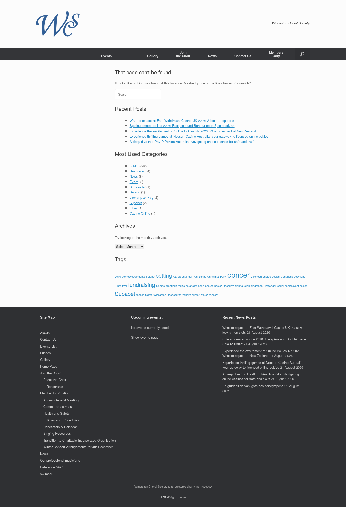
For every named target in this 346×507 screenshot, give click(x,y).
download (299, 276)
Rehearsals (55, 386)
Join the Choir (50, 373)
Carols (177, 276)
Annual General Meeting (61, 399)
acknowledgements (133, 276)
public (134, 166)
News (212, 55)
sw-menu (46, 473)
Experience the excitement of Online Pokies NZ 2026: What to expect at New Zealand (193, 131)
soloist (303, 286)
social (280, 286)
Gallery (152, 55)
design (276, 276)
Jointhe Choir (183, 54)
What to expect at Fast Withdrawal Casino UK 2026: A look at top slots (182, 120)
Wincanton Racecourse (167, 295)
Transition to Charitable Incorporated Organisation (79, 440)
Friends (45, 352)
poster (218, 286)
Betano (135, 192)
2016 (118, 276)
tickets (148, 295)
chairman (187, 276)
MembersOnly (276, 54)
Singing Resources (57, 433)
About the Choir (54, 379)
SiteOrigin (169, 497)
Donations (287, 276)
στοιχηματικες (141, 197)
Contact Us (242, 55)
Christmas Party (216, 276)
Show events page (144, 337)
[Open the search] (302, 54)
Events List (48, 346)
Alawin (45, 332)
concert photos (262, 276)
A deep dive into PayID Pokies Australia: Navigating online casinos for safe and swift (192, 141)
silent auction (242, 286)
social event (292, 286)
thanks (140, 295)
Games (160, 286)
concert (239, 274)
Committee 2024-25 (57, 406)
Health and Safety (56, 413)
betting (164, 275)
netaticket (191, 286)
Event (134, 181)
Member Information (54, 393)
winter (196, 295)
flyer (124, 286)
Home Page (48, 366)
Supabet (136, 202)
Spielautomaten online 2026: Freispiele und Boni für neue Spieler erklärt (182, 125)
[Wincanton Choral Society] (58, 24)
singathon (257, 286)
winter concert (209, 295)
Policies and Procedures (61, 420)
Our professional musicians (60, 460)
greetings (171, 286)
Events (106, 55)
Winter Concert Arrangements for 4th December (78, 446)
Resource (137, 171)
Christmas (200, 276)
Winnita (186, 295)
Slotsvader (137, 187)
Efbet (134, 208)
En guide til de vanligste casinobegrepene (252, 385)
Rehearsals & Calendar (60, 426)
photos (209, 286)
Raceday (228, 286)
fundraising (141, 284)
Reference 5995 (51, 467)
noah (201, 286)
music (181, 286)
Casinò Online (140, 213)
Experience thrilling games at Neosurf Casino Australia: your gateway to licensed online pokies (199, 136)
